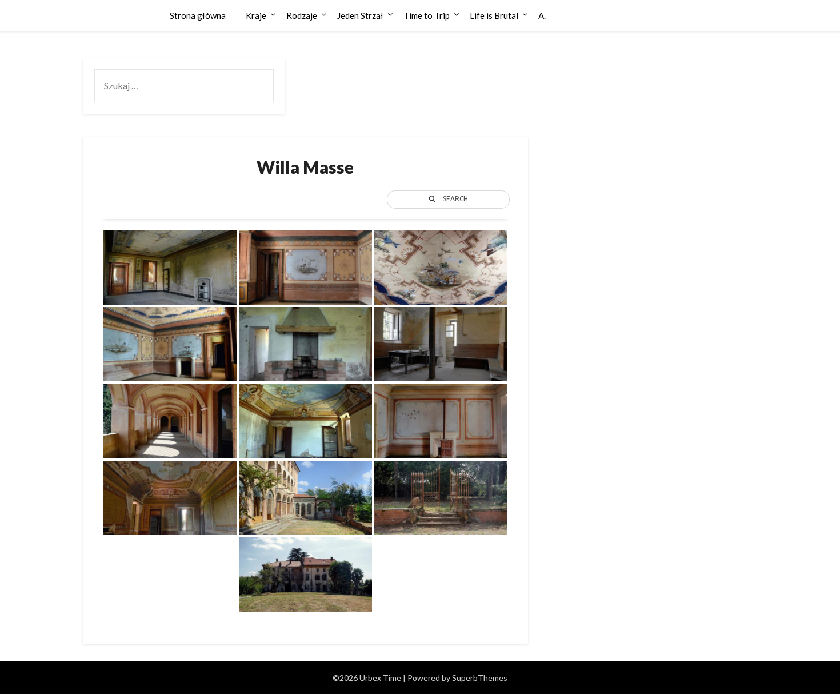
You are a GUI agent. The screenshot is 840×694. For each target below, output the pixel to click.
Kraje (256, 15)
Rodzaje (301, 15)
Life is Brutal (494, 15)
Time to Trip (426, 15)
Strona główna (198, 15)
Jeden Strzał (360, 15)
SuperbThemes (479, 678)
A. (542, 15)
